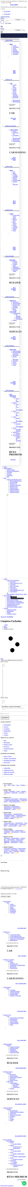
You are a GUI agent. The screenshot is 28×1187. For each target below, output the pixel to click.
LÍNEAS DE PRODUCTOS (14, 479)
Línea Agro (13, 587)
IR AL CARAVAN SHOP (13, 159)
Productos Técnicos (18, 430)
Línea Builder (17, 590)
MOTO (14, 411)
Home (5, 467)
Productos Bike (14, 482)
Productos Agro (14, 488)
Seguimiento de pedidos (9, 760)
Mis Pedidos (7, 742)
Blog (8, 476)
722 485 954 (10, 616)
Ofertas (5, 579)
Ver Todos (23, 801)
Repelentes (15, 307)
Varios (14, 230)
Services (13, 300)
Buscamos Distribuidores (13, 471)
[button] (2, 18)
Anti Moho (14, 172)
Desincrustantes (16, 180)
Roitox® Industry (10, 345)
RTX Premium (13, 395)
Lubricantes (15, 47)
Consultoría (10, 475)
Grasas (14, 48)
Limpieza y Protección (16, 816)
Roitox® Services (10, 296)
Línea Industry (13, 591)
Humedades (16, 267)
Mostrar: (3, 661)
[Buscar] (24, 30)
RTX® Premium (10, 390)
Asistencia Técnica (11, 614)
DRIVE (15, 403)
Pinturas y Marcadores (15, 1115)
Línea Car (16, 583)
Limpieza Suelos (15, 265)
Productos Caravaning (15, 485)
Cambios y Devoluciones (10, 758)
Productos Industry (14, 492)
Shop (5, 478)
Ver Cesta (3, 896)
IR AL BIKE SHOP (14, 72)
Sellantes (15, 50)
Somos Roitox (7, 724)
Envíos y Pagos (7, 756)
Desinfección (16, 139)
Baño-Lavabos (19, 839)
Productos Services (14, 490)
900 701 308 (3, 616)
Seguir (8, 896)
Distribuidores (10, 611)
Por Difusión (18, 315)
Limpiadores (16, 52)
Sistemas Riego (15, 220)
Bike (11, 44)
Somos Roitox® (8, 468)
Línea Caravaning (14, 586)
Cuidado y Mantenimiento (19, 1156)
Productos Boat (14, 486)
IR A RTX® (13, 459)
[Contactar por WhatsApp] (24, 1183)
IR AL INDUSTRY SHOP (13, 383)
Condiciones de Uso (9, 770)
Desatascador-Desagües (16, 305)
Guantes (15, 363)
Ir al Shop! (14, 4)
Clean (17, 785)
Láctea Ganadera (15, 225)
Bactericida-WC (17, 808)
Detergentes (16, 51)
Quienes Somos (11, 469)
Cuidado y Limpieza (9, 818)
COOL (14, 417)
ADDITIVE (16, 432)
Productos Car (13, 483)
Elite (5, 785)
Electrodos (15, 361)
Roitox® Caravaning (11, 125)
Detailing (23, 785)
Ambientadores (16, 313)
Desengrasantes (16, 303)
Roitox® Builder (10, 256)
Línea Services (13, 588)
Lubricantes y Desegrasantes (11, 799)
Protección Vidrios (15, 270)
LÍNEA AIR (13, 312)
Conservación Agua (9, 823)
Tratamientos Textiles (9, 815)
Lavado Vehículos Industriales (15, 95)
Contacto (6, 608)
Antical (14, 131)
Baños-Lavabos (15, 309)
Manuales (18, 317)
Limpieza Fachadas (15, 262)
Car (11, 83)
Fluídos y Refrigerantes (18, 1153)
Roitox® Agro (9, 209)
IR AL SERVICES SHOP (13, 338)
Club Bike (9, 472)
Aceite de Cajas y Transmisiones (17, 1147)
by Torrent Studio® (18, 888)
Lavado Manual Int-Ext (14, 90)
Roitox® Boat (9, 166)
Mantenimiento (16, 101)
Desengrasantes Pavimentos (16, 353)
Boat (11, 170)
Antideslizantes (16, 268)
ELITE (14, 397)
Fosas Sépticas (15, 223)
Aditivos (18, 433)
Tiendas (9, 612)
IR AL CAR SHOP (13, 119)
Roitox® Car (9, 79)
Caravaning (14, 130)
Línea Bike (12, 581)
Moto (13, 785)
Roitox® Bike (9, 40)
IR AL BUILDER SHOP (13, 289)
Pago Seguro (7, 762)
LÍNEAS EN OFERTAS (13, 580)
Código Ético (7, 768)
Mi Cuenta (6, 746)
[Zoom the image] (17, 536)
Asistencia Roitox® (8, 748)
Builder (12, 260)
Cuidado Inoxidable (15, 175)
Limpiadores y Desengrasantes (11, 806)
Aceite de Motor (17, 1144)
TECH (14, 428)
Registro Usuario (8, 744)
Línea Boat (12, 584)
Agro (11, 214)
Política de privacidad (9, 772)
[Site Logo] (5, 16)
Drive (9, 785)
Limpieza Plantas (15, 228)
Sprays (14, 362)
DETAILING (16, 435)
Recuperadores (11, 839)
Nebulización (19, 319)
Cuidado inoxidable (21, 815)
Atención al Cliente (11, 609)
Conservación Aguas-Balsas (16, 217)
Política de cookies (8, 774)
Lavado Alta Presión (14, 86)
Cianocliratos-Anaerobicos (10, 848)
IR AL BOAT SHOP (14, 202)
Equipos (15, 320)
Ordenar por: (4, 660)
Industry (13, 349)
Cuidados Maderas (15, 178)
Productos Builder (14, 489)
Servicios (9, 474)
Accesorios (15, 54)
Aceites (14, 45)
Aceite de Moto (17, 1151)
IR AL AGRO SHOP (14, 248)
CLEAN (15, 422)
